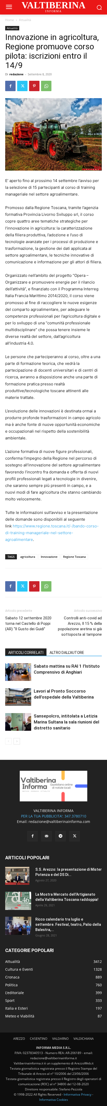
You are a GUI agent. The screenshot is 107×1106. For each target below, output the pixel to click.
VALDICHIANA (83, 1038)
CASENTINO (38, 1038)
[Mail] (46, 836)
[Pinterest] (34, 86)
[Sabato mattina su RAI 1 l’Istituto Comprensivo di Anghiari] (18, 672)
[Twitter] (22, 86)
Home (9, 20)
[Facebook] (10, 86)
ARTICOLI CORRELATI (25, 653)
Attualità (25, 20)
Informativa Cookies (53, 1099)
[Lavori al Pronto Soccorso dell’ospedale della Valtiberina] (18, 697)
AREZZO (19, 1038)
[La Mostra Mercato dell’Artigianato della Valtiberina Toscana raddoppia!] (18, 901)
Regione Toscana (74, 557)
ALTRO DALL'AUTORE (67, 653)
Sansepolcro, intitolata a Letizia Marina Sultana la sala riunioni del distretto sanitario (66, 721)
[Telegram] (60, 836)
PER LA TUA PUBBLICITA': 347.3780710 (53, 816)
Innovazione (49, 557)
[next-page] (17, 741)
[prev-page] (8, 741)
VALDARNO (60, 1038)
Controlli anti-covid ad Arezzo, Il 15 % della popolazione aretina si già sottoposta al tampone (80, 626)
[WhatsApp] (46, 86)
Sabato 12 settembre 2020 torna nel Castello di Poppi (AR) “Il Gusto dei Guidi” (28, 623)
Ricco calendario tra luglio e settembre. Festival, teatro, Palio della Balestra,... (68, 924)
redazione (16, 74)
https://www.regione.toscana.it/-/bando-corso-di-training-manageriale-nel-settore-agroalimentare (52, 533)
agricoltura (27, 557)
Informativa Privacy (77, 1094)
